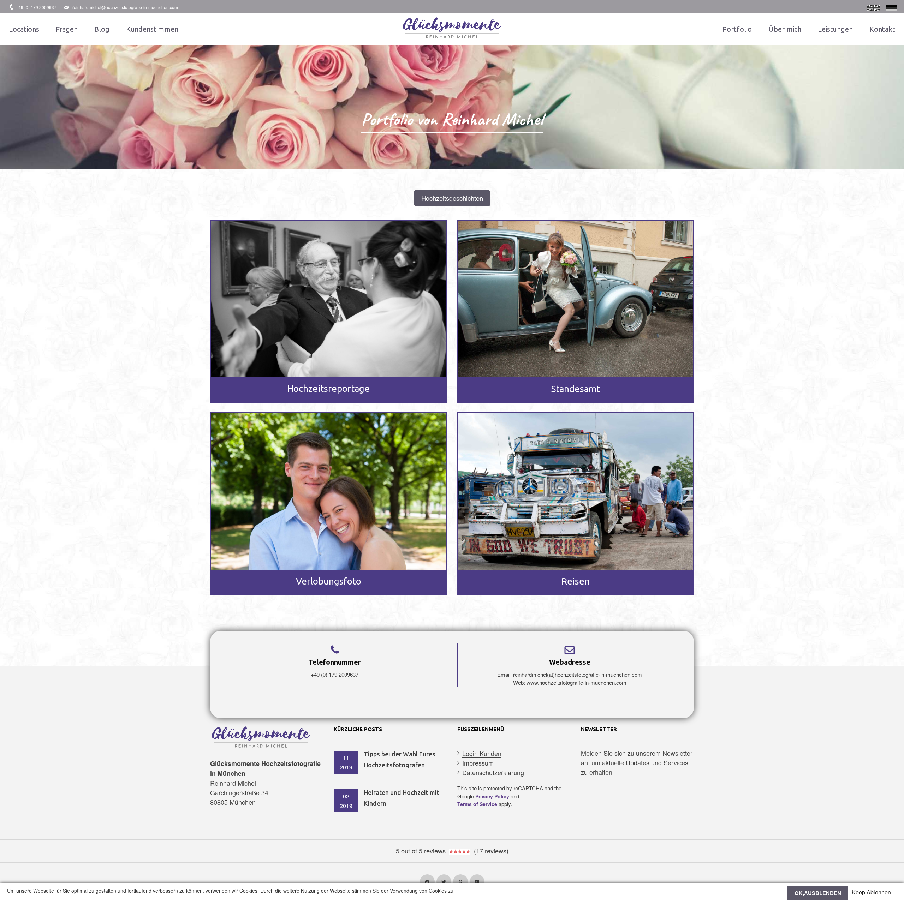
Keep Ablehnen (871, 892)
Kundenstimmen (152, 29)
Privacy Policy (492, 796)
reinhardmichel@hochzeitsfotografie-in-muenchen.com (125, 7)
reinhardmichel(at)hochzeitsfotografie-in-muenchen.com (577, 674)
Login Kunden (481, 753)
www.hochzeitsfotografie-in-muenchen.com (576, 682)
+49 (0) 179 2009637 (36, 7)
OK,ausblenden (818, 893)
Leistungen (835, 29)
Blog (101, 29)
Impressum (478, 762)
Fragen (67, 29)
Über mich (784, 29)
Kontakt (882, 29)
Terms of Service (477, 804)
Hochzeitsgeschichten (452, 198)
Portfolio (737, 29)
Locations (24, 29)
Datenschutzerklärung (493, 772)
